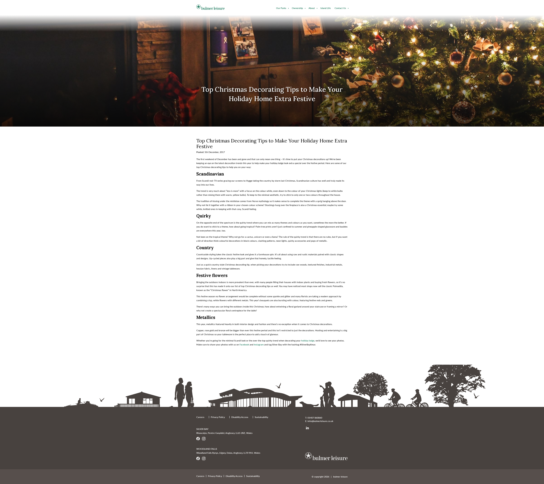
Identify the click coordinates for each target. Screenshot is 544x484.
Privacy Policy (218, 417)
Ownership (297, 8)
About (312, 8)
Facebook (244, 344)
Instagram (259, 344)
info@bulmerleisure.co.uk (320, 421)
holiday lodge (307, 340)
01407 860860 (315, 417)
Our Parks (281, 8)
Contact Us (340, 8)
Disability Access (239, 417)
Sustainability (261, 417)
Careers (200, 417)
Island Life (325, 8)
